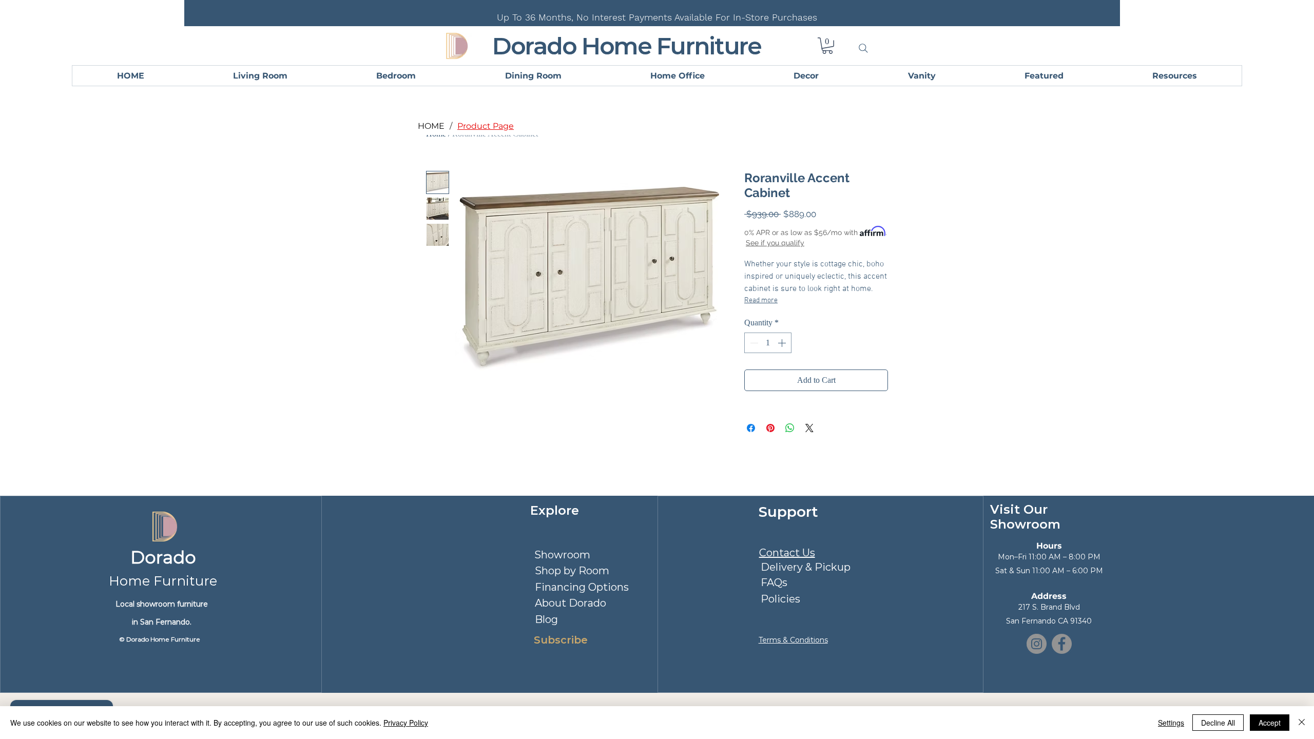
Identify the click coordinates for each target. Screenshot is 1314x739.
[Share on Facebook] (751, 428)
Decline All (1218, 722)
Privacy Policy (405, 722)
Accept (1270, 722)
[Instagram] (1037, 644)
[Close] (1302, 722)
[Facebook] (1062, 644)
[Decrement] (753, 343)
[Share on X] (809, 428)
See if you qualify (775, 243)
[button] (827, 45)
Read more (761, 300)
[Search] (863, 48)
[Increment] (783, 343)
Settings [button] (1171, 722)
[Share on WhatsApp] (790, 428)
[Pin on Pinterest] (770, 428)
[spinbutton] (768, 343)
